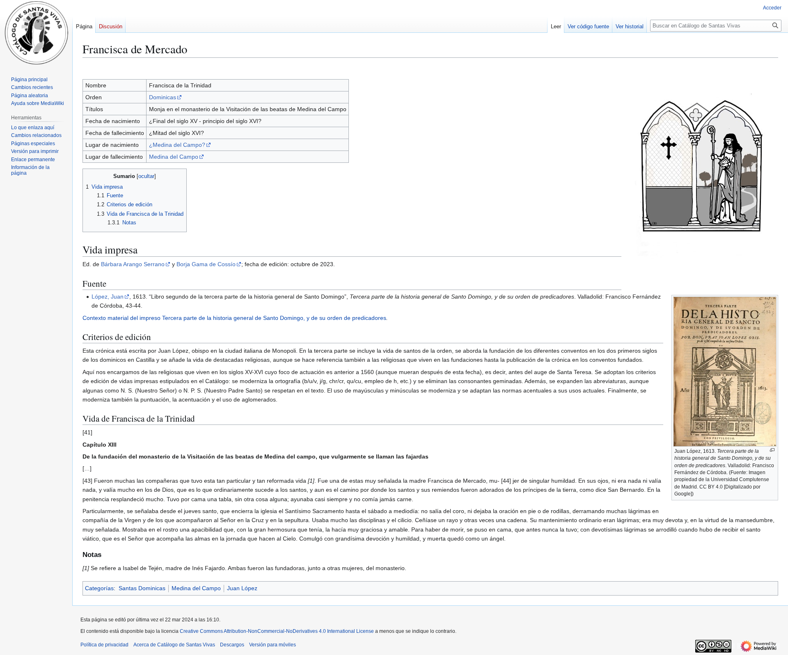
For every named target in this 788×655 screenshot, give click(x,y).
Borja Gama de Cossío (206, 264)
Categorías (99, 588)
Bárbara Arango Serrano (133, 264)
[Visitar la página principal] (36, 33)
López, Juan (108, 296)
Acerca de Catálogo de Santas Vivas (174, 645)
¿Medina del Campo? (177, 144)
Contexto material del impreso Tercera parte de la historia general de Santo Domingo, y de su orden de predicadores (234, 318)
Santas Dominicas (142, 588)
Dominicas (162, 97)
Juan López (242, 588)
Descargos (232, 645)
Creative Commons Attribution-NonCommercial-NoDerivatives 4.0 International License (277, 631)
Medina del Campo (173, 156)
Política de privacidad (104, 645)
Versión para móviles (272, 645)
